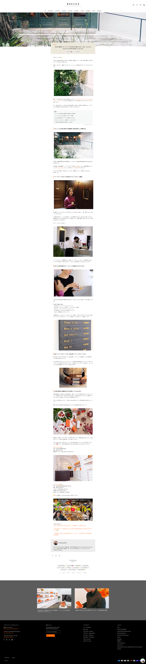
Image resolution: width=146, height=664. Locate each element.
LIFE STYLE (79, 572)
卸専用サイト (119, 641)
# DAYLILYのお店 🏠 (72, 569)
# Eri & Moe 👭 (77, 51)
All (60, 572)
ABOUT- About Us (87, 639)
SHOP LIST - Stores (87, 641)
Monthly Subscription (121, 633)
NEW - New (85, 629)
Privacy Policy (120, 644)
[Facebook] (4, 639)
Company (119, 648)
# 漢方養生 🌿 (78, 565)
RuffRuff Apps (88, 124)
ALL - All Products (87, 627)
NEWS (63, 572)
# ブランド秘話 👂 (76, 567)
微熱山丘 (78, 166)
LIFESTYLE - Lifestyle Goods (89, 633)
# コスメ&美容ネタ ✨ (84, 567)
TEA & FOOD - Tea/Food (88, 631)
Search (137, 5)
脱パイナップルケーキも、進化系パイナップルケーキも (65, 120)
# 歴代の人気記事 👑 (81, 569)
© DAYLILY (6, 660)
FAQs (118, 627)
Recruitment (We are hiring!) (123, 635)
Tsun (92, 124)
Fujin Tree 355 (60, 167)
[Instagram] (9, 639)
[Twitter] (6, 639)
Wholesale (119, 639)
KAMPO (68, 572)
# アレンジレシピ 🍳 (61, 567)
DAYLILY (73, 167)
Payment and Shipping (121, 629)
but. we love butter (58, 447)
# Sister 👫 (68, 567)
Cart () (144, 5)
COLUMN (85, 572)
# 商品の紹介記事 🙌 (61, 565)
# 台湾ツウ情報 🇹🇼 (69, 51)
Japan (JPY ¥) (7, 657)
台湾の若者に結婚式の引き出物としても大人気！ (64, 122)
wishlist (140, 5)
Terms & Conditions (121, 643)
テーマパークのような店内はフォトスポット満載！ (64, 115)
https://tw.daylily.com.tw (8, 632)
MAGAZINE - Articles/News (88, 637)
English (13, 657)
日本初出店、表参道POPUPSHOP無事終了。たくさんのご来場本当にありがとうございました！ (54, 611)
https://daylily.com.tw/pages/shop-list (11, 628)
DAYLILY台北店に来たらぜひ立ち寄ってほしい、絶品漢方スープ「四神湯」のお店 (70, 525)
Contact (119, 637)
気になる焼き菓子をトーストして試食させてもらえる (65, 117)
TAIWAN (54, 44)
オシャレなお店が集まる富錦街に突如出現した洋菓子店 (65, 113)
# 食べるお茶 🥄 (63, 569)
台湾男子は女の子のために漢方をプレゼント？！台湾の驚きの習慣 (91, 610)
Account (133, 5)
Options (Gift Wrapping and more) (124, 631)
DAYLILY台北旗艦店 (58, 484)
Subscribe (50, 635)
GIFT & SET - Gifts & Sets (88, 635)
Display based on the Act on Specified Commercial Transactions (129, 646)
